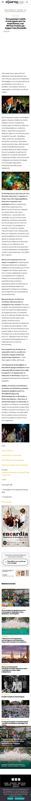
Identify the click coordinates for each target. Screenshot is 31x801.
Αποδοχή (10, 798)
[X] (19, 779)
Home (6, 10)
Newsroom (5, 636)
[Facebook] (13, 779)
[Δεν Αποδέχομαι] (29, 794)
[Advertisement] (15, 55)
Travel (3, 608)
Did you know (5, 664)
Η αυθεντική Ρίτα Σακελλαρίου (13, 697)
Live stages (20, 10)
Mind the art (12, 10)
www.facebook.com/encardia (11, 455)
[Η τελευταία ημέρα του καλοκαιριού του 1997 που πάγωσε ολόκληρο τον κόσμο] (15, 709)
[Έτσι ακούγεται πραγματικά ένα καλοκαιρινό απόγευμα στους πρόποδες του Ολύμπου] (15, 597)
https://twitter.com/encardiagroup (13, 460)
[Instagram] (16, 779)
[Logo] (15, 2)
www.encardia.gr (7, 450)
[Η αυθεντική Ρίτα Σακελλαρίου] (15, 684)
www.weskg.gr (6, 502)
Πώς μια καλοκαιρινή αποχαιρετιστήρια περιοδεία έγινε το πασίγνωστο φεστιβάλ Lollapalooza (15, 669)
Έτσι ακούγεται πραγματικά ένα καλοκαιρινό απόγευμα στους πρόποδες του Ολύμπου (14, 612)
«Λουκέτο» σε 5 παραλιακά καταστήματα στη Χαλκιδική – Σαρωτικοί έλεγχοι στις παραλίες (14, 640)
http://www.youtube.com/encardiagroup (15, 465)
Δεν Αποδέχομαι (19, 798)
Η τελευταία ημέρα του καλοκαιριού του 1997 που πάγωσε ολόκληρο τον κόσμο (15, 723)
